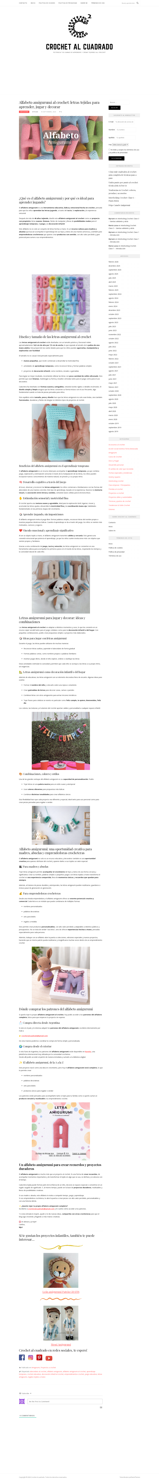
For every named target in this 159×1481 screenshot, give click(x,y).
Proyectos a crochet (48, 1367)
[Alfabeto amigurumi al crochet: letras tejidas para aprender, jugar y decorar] (61, 138)
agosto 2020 (113, 399)
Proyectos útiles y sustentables (120, 497)
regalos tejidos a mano (36, 1377)
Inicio (33, 3)
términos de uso (133, 150)
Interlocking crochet (116, 481)
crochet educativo (34, 1374)
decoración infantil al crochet (53, 1374)
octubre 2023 (114, 314)
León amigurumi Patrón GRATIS (60, 1291)
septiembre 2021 (115, 367)
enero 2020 (113, 419)
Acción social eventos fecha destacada (123, 449)
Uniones (112, 509)
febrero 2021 (113, 387)
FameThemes (135, 1477)
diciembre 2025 (114, 266)
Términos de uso (98, 3)
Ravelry (88, 1051)
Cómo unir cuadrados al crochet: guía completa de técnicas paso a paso (123, 175)
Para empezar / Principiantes (119, 485)
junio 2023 (113, 330)
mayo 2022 (113, 355)
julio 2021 (112, 375)
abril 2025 (112, 282)
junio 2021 (113, 379)
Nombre (112, 130)
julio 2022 (112, 347)
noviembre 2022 (115, 334)
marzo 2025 (113, 286)
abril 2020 (112, 411)
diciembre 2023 (114, 310)
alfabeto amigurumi (54, 1371)
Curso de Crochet (115, 457)
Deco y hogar (114, 461)
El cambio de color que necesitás (121, 469)
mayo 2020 (113, 407)
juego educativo (91, 1374)
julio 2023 (112, 326)
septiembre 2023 (115, 318)
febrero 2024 (113, 302)
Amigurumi (24, 112)
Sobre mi (84, 3)
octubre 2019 (114, 423)
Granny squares (114, 477)
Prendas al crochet (116, 489)
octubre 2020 (114, 391)
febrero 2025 (113, 290)
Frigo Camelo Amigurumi (119, 205)
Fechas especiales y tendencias (120, 473)
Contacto (23, 3)
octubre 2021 (114, 363)
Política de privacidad (68, 3)
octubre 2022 (114, 338)
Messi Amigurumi (61, 1344)
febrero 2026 (113, 262)
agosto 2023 (113, 322)
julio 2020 (112, 403)
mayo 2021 (113, 383)
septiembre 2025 (115, 270)
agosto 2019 (113, 431)
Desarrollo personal (116, 465)
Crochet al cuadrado (79, 46)
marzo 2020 (113, 415)
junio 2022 (113, 350)
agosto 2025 (113, 274)
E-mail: (111, 122)
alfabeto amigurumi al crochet (74, 1371)
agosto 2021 (113, 371)
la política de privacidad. (119, 152)
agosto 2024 (113, 298)
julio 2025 (112, 278)
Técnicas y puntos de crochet (120, 501)
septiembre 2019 (115, 427)
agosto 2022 (113, 342)
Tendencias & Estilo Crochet (119, 505)
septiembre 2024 (115, 294)
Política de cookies (47, 3)
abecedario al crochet (38, 1371)
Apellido (112, 137)
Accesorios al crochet (117, 445)
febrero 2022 (113, 359)
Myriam (35, 112)
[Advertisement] (79, 76)
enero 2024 (113, 306)
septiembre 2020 (115, 395)
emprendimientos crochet (74, 1374)
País (110, 145)
